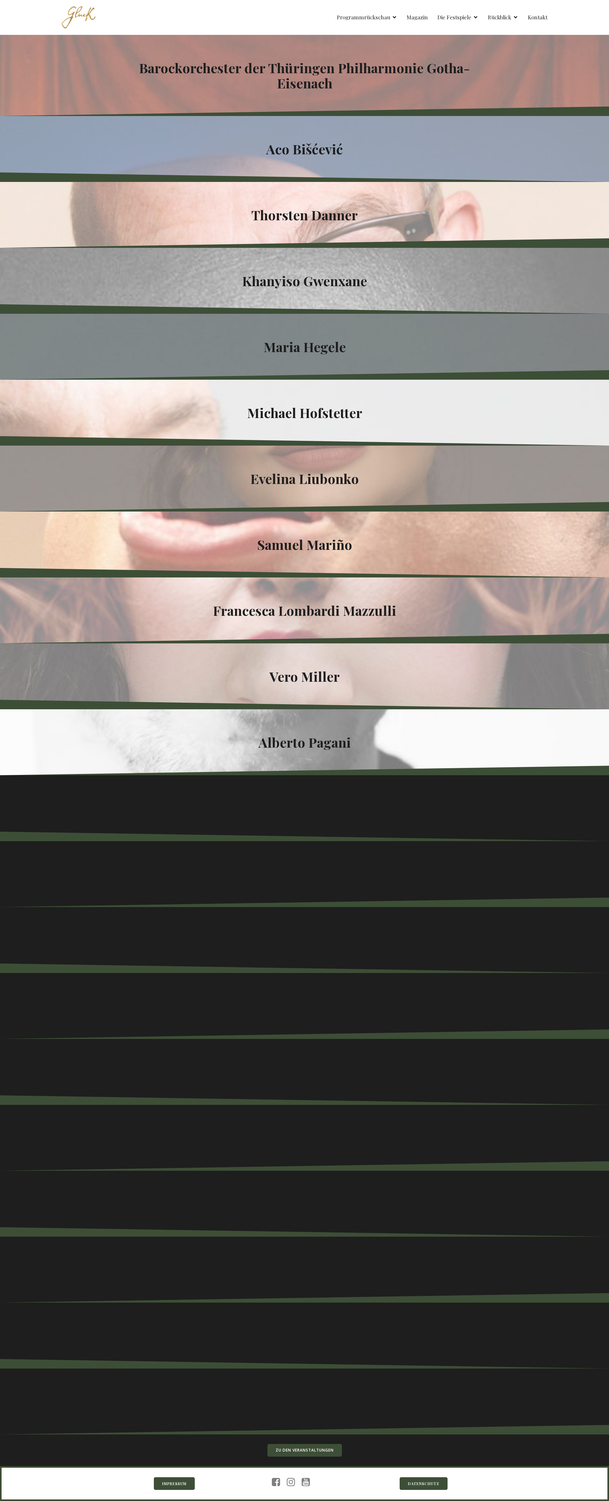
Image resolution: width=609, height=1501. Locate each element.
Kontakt (537, 17)
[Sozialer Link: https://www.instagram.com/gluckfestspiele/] (293, 1482)
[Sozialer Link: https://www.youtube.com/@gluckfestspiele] (308, 1482)
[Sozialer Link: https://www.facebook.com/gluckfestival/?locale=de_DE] (278, 1482)
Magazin (417, 17)
